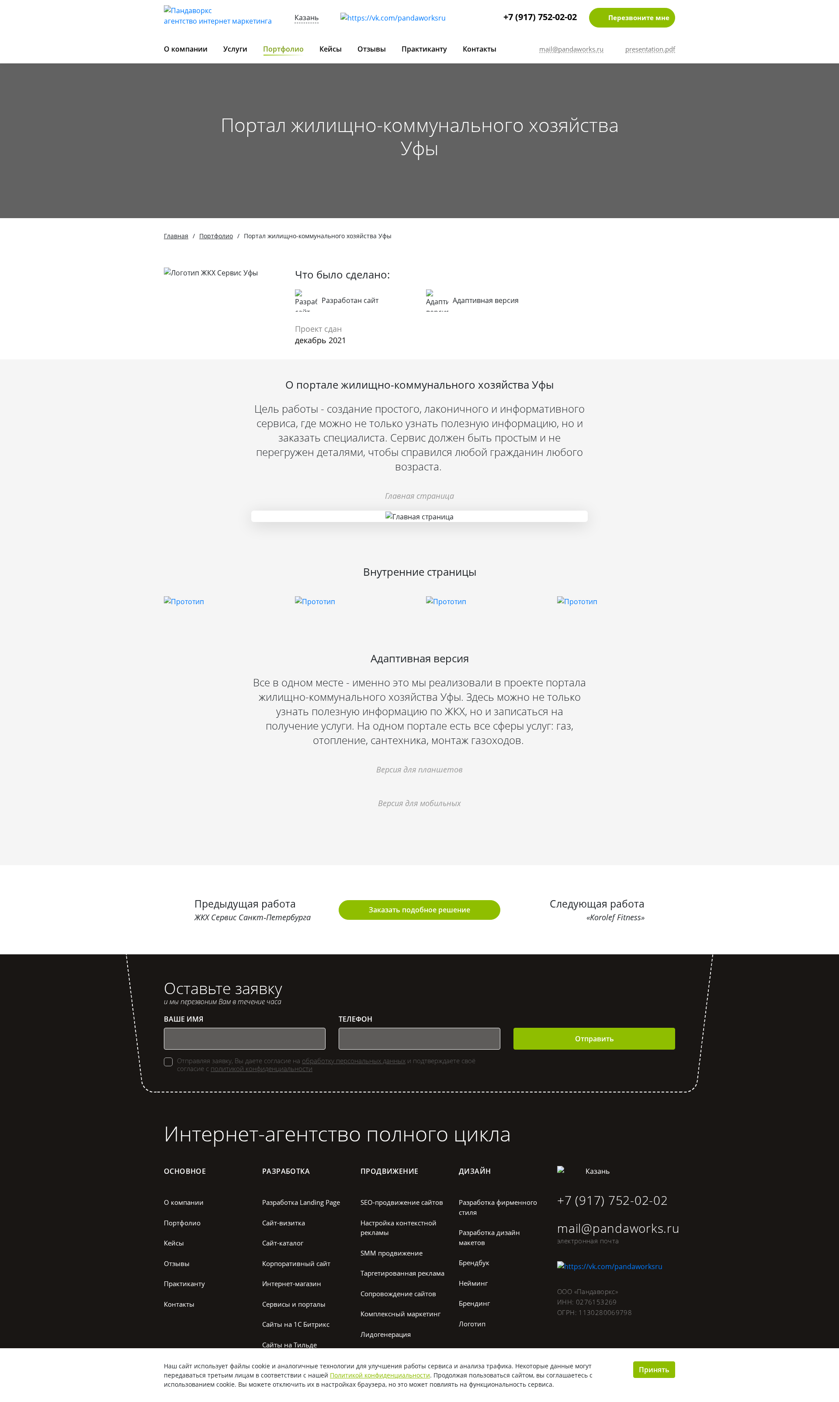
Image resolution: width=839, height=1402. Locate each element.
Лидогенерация (386, 1334)
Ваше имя (183, 1019)
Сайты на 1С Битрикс (295, 1324)
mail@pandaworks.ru (618, 1228)
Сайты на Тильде (289, 1344)
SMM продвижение (392, 1253)
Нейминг (473, 1283)
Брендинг (474, 1303)
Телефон (355, 1019)
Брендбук (474, 1262)
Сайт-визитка (283, 1222)
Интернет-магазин (291, 1283)
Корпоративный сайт (296, 1263)
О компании (186, 49)
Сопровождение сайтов (398, 1293)
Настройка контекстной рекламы (399, 1227)
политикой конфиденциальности (261, 1068)
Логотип (472, 1323)
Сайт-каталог (282, 1242)
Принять (654, 1369)
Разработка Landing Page (301, 1202)
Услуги (235, 49)
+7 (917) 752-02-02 (540, 17)
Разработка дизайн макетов (489, 1237)
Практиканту (424, 49)
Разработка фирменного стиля (498, 1207)
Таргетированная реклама (402, 1273)
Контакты (479, 49)
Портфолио (283, 49)
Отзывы (371, 49)
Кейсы (330, 49)
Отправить (594, 1039)
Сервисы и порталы (294, 1304)
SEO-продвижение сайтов (402, 1202)
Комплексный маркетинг (400, 1313)
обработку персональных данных (354, 1060)
